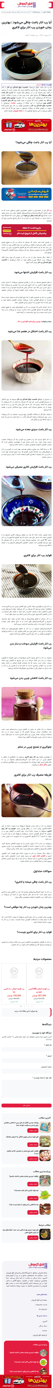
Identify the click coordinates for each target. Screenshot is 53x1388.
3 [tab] (28, 1006)
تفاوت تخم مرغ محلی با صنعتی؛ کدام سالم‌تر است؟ (22, 1152)
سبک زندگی (43, 1326)
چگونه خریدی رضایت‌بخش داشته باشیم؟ (23, 1176)
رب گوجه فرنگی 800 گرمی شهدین (39, 991)
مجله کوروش (17, 111)
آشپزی (45, 1321)
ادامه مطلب (33, 1130)
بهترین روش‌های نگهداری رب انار (29, 321)
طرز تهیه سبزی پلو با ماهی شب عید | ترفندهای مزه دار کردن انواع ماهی (20, 1231)
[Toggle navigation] (49, 5)
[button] (2, 35)
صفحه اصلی (47, 12)
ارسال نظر (26, 1105)
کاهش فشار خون (38, 856)
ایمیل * (49, 1056)
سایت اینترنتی (46, 1067)
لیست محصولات (41, 1304)
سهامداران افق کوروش (39, 1300)
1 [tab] (21, 1006)
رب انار (49, 210)
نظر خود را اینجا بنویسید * (42, 1078)
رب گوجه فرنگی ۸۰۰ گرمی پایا (14, 991)
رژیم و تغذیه (36, 12)
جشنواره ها (43, 1309)
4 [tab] (32, 1006)
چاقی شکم (43, 764)
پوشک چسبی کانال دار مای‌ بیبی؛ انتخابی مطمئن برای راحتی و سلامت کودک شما (21, 1124)
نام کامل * (48, 1045)
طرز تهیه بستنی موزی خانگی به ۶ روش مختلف (22, 1137)
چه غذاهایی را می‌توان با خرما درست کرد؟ (23, 1204)
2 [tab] (24, 1006)
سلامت (13, 103)
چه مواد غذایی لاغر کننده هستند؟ (26, 1190)
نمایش (38, 84)
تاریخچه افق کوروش (40, 1335)
